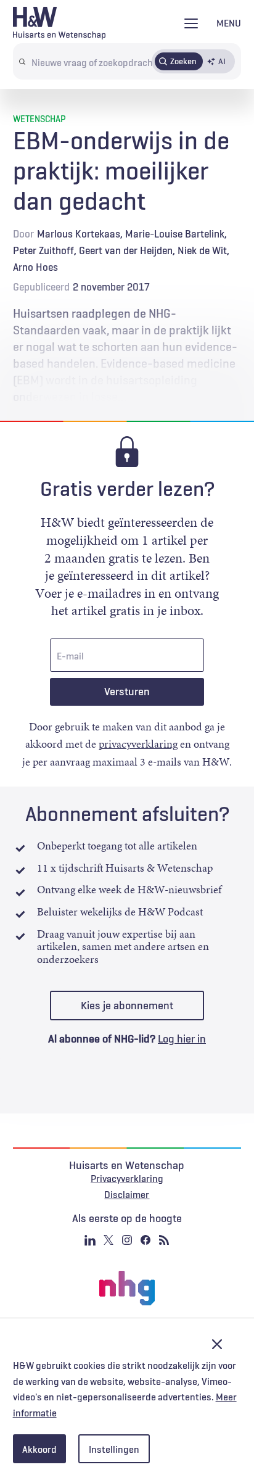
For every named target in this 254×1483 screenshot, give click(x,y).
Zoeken (183, 61)
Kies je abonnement (127, 1005)
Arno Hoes (35, 267)
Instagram (127, 1240)
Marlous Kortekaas (78, 234)
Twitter (108, 1240)
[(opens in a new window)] (127, 1288)
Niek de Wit (202, 250)
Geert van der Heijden (126, 250)
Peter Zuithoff (43, 250)
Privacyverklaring (127, 1178)
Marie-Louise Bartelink (174, 234)
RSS (164, 1240)
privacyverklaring (138, 744)
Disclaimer (126, 1194)
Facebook (145, 1240)
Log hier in (182, 1039)
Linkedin (90, 1240)
